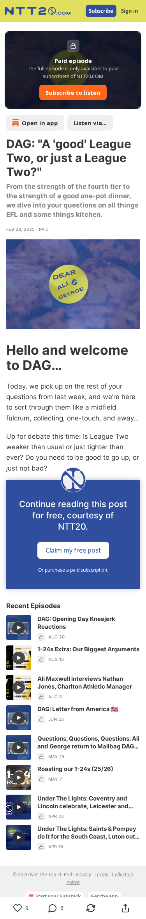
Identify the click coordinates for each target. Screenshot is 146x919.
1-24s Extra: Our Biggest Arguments (88, 649)
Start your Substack (58, 896)
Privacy (83, 874)
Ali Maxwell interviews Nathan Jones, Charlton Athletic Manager (84, 682)
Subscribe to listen (73, 92)
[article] (73, 628)
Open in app (40, 123)
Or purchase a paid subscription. (73, 570)
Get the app (104, 896)
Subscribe (101, 10)
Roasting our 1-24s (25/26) (75, 769)
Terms (101, 874)
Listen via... (90, 123)
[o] (18, 627)
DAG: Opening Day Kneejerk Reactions (76, 622)
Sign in (129, 10)
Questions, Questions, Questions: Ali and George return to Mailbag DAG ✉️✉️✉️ (88, 742)
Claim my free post (73, 550)
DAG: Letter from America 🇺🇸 (77, 709)
